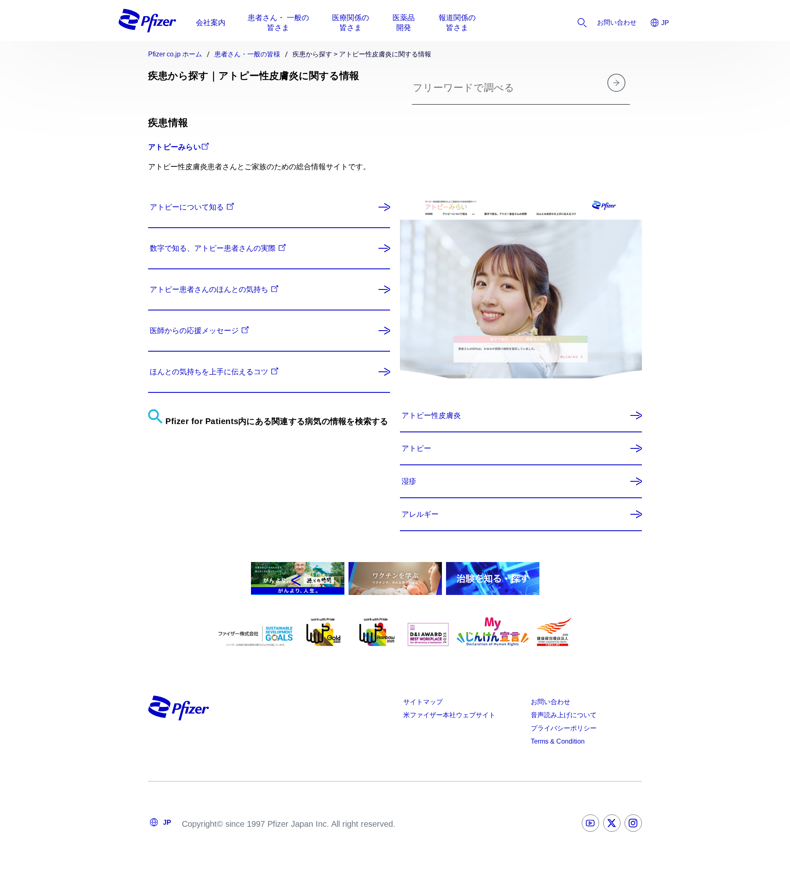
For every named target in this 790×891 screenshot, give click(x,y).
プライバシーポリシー (564, 728)
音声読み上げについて (564, 714)
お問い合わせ (550, 701)
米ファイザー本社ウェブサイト (449, 714)
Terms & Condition (558, 741)
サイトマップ (423, 701)
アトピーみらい (174, 147)
